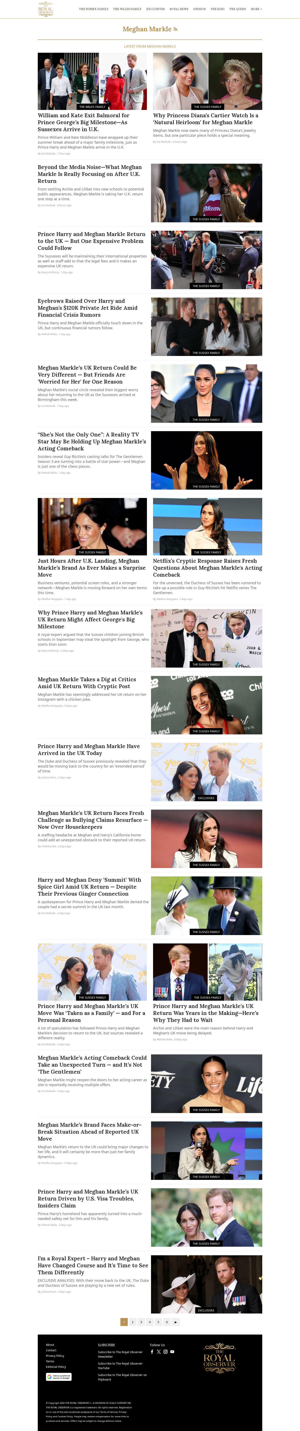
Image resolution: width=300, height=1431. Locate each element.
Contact (51, 1350)
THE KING (217, 9)
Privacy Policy (55, 1356)
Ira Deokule (48, 153)
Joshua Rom (48, 777)
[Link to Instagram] (165, 1352)
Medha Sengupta (51, 599)
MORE (255, 9)
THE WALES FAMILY (127, 9)
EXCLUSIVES (155, 9)
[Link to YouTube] (172, 1352)
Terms (50, 1361)
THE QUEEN (237, 9)
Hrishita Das (48, 846)
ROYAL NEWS (179, 9)
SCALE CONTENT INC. (120, 1402)
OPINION (199, 9)
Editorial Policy (56, 1367)
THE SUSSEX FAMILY (93, 9)
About (50, 1345)
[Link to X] (159, 1352)
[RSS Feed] (175, 29)
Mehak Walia (49, 334)
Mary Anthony (50, 272)
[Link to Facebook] (152, 1352)
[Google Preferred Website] (72, 1377)
